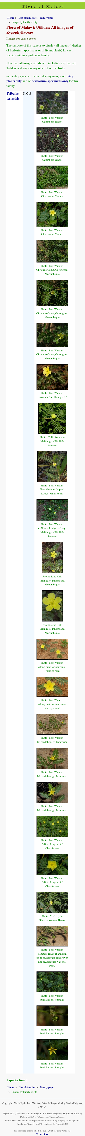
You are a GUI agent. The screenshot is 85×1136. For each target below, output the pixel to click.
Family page (46, 17)
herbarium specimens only (50, 80)
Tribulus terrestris (13, 96)
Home (10, 17)
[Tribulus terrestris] (52, 102)
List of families (27, 17)
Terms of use (42, 1134)
